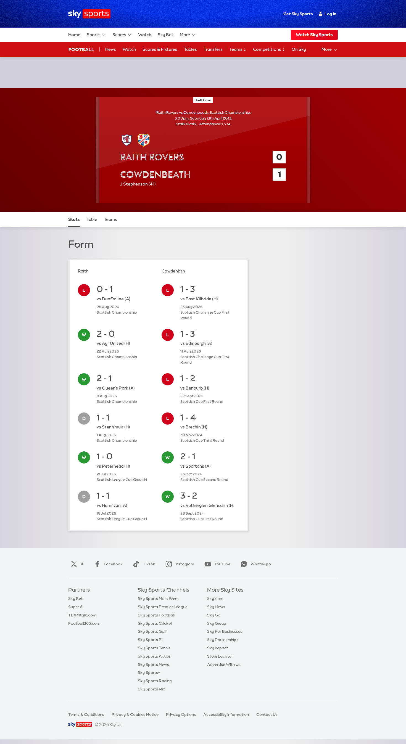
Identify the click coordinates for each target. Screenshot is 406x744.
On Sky (299, 49)
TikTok (149, 564)
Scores (119, 35)
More (185, 35)
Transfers (213, 49)
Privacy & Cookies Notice (135, 714)
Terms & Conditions (86, 714)
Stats (74, 219)
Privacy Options (181, 714)
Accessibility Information (226, 714)
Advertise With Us (223, 664)
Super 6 (75, 607)
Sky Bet (165, 35)
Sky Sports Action (154, 656)
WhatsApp (261, 564)
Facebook (113, 564)
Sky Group (216, 623)
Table (91, 219)
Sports (94, 35)
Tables (190, 49)
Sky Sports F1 (150, 640)
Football (81, 49)
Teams (236, 49)
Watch (144, 35)
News (110, 49)
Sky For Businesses (224, 631)
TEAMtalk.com (82, 615)
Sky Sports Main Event (158, 598)
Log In (330, 14)
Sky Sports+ (149, 672)
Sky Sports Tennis (154, 648)
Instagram (184, 564)
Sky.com (215, 598)
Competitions (267, 49)
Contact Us (267, 714)
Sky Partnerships (222, 640)
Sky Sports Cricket (155, 623)
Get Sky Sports (298, 14)
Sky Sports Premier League (163, 607)
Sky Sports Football (156, 615)
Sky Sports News (153, 664)
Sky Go (213, 615)
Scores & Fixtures (160, 49)
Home (74, 35)
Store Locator (220, 656)
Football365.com (84, 623)
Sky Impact (217, 648)
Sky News (216, 607)
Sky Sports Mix (151, 689)
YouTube (222, 564)
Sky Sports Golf (152, 631)
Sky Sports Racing (155, 681)
